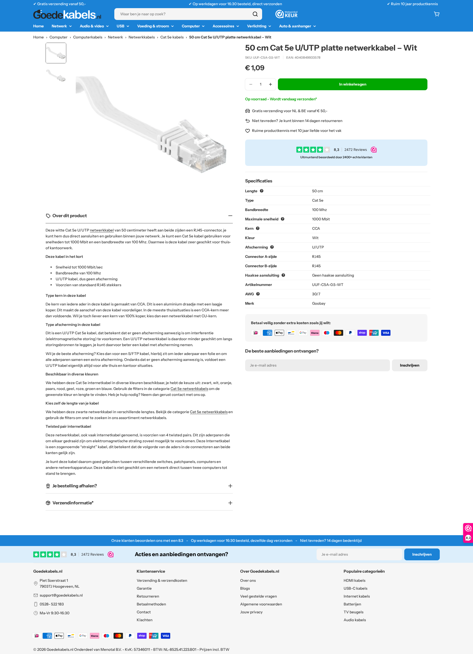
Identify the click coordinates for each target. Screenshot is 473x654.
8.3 (180, 540)
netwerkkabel (102, 230)
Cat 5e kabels (172, 37)
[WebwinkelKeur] (286, 14)
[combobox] (188, 14)
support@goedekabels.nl (61, 595)
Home (38, 37)
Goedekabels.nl (60, 649)
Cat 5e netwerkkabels (189, 388)
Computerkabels (87, 37)
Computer (59, 37)
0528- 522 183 (52, 604)
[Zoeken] (255, 14)
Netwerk (115, 37)
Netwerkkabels (142, 37)
